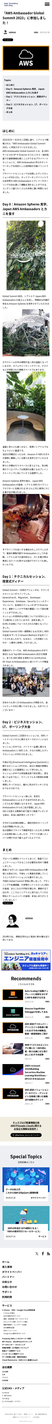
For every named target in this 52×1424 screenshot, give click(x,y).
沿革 (3, 1374)
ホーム (5, 1262)
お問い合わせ (9, 1287)
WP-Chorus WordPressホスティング (17, 1341)
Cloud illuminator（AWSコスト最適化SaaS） (20, 1360)
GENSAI (12, 32)
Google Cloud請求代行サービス (14, 1333)
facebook (43, 1253)
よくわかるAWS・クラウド (11, 1401)
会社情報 (5, 1371)
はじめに (10, 84)
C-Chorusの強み (9, 1313)
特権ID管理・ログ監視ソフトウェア (15, 1347)
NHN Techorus (11, 1253)
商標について (28, 1414)
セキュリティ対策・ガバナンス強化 (15, 1322)
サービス (42, 1236)
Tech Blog (5, 1398)
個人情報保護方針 (41, 1414)
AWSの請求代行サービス (11, 1316)
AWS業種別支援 (8, 1327)
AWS (36, 32)
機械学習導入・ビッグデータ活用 (14, 1325)
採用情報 (5, 1380)
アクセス (5, 1377)
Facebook (5, 1392)
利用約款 (7, 1297)
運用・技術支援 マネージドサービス (15, 1319)
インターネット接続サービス (13, 1354)
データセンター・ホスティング (13, 1344)
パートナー (8, 1277)
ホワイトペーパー (38, 1198)
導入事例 (7, 1267)
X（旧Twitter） (7, 1395)
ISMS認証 (36, 1417)
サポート (7, 1292)
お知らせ (7, 1282)
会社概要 (7, 1367)
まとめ (9, 111)
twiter (37, 1253)
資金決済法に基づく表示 (13, 1414)
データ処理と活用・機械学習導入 (14, 1357)
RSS (48, 1253)
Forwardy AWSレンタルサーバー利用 (16, 1338)
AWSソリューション (10, 1330)
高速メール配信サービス (11, 1351)
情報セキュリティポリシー (22, 1417)
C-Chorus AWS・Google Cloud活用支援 (18, 1310)
